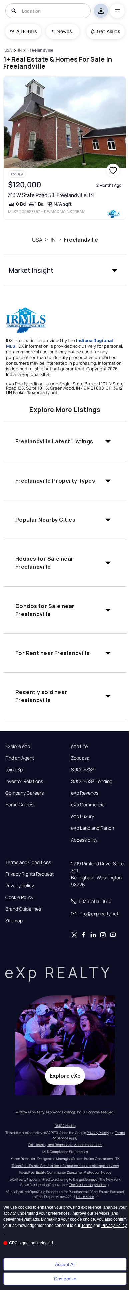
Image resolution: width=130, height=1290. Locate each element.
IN (53, 239)
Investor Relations (24, 781)
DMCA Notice (65, 1125)
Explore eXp (17, 746)
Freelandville (81, 239)
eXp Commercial (88, 804)
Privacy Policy (19, 885)
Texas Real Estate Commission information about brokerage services (65, 1165)
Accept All (65, 1264)
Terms (86, 1225)
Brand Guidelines (23, 909)
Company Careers (24, 793)
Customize (65, 1278)
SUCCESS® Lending (91, 781)
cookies (25, 1207)
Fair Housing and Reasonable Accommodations (65, 1144)
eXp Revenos (84, 793)
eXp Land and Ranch (92, 828)
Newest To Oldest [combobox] (66, 31)
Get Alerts (108, 31)
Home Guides (19, 804)
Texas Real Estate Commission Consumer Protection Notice (65, 1172)
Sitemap (14, 920)
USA (37, 239)
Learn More (85, 1196)
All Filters (26, 31)
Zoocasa (80, 758)
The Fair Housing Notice (87, 1184)
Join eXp (14, 769)
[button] (65, 270)
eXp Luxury (82, 816)
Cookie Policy (19, 897)
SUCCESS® (83, 769)
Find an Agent (19, 758)
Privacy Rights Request (29, 874)
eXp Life (79, 746)
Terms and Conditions (28, 862)
